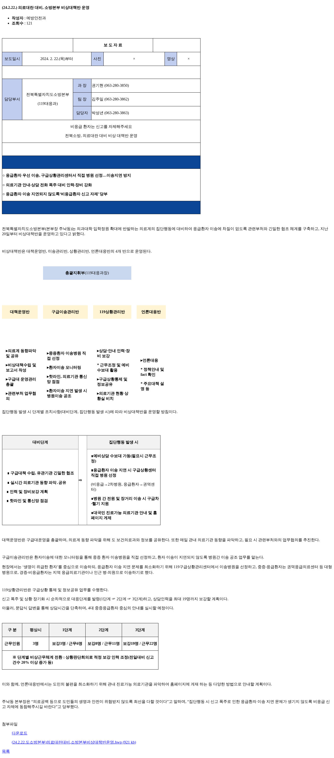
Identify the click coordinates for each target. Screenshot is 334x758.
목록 (6, 751)
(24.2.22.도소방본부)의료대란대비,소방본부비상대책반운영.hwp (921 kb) (74, 742)
